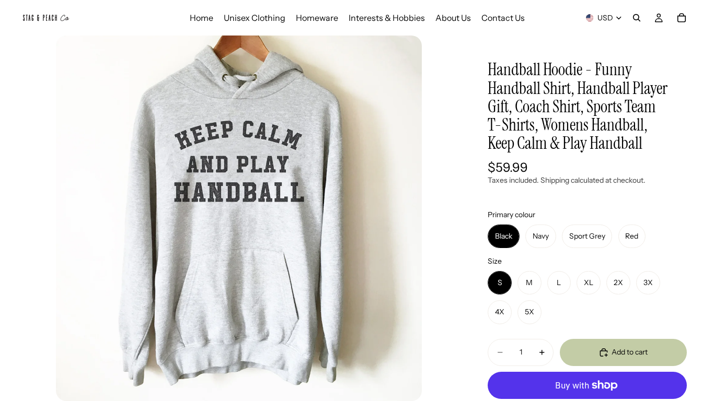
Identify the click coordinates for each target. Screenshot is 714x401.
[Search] (636, 17)
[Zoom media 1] (239, 218)
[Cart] (681, 17)
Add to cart (630, 352)
